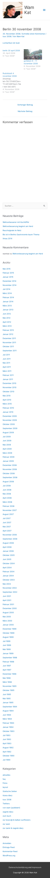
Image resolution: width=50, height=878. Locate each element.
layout (5, 787)
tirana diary (7, 795)
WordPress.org (9, 855)
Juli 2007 (7, 518)
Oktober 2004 (9, 563)
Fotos (5, 783)
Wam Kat (29, 10)
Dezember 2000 (10, 608)
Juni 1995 (7, 694)
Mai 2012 (6, 318)
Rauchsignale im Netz (12, 230)
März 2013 (7, 306)
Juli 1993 (6, 735)
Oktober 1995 (8, 690)
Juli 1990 (6, 760)
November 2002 (10, 588)
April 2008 (7, 498)
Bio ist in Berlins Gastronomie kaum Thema (21, 234)
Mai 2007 (7, 527)
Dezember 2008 (10, 465)
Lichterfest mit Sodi (11, 43)
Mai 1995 (7, 698)
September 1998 (10, 658)
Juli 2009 (7, 437)
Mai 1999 (7, 649)
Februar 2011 (8, 375)
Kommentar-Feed (10, 851)
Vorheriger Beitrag (25, 105)
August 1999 (8, 637)
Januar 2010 (8, 412)
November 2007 (10, 510)
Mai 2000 (7, 617)
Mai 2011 (6, 363)
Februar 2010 (8, 408)
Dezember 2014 (9, 281)
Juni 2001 (7, 596)
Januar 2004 (8, 576)
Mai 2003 (7, 584)
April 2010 (7, 400)
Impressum (36, 867)
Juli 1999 (6, 641)
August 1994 (8, 711)
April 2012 (7, 322)
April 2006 (7, 547)
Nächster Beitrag (25, 111)
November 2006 (10, 535)
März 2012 (7, 326)
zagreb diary (8, 812)
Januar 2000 (8, 625)
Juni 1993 (7, 739)
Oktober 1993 (8, 731)
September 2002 (10, 592)
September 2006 (10, 539)
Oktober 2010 (8, 391)
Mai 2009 (7, 445)
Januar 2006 (8, 551)
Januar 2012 (8, 334)
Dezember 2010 (9, 383)
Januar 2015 (8, 277)
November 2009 (10, 420)
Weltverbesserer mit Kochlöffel (16, 222)
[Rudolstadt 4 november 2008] (13, 82)
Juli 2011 (6, 355)
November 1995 (9, 686)
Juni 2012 (7, 314)
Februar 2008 (8, 506)
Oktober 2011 (8, 346)
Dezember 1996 (9, 674)
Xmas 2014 (7, 238)
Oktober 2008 (9, 473)
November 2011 (9, 342)
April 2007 (7, 531)
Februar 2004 (8, 571)
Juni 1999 (7, 645)
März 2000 (7, 621)
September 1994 (10, 707)
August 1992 (8, 748)
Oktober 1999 (8, 633)
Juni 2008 (7, 490)
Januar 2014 (8, 301)
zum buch (7, 816)
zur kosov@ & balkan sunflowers (16, 820)
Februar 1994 (8, 723)
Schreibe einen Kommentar (33, 34)
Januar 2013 (8, 310)
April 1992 (7, 752)
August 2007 (8, 514)
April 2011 (7, 367)
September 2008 (10, 477)
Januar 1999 (8, 653)
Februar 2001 (8, 604)
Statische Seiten (10, 791)
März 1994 (7, 719)
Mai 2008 (7, 494)
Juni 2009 (7, 441)
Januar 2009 (8, 461)
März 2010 (7, 404)
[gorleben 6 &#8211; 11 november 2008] (33, 54)
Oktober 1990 (8, 756)
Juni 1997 (7, 666)
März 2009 (7, 453)
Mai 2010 (7, 396)
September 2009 (10, 428)
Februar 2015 (8, 273)
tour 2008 (7, 36)
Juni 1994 (7, 715)
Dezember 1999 (9, 629)
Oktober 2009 (9, 424)
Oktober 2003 (9, 580)
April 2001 (7, 600)
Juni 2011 (7, 359)
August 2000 (8, 612)
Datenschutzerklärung (18, 867)
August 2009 (8, 432)
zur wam (6, 824)
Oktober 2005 (9, 555)
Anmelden (7, 843)
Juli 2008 (7, 486)
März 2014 (7, 293)
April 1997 (7, 670)
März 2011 (7, 371)
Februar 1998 (8, 662)
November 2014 (9, 285)
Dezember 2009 (10, 416)
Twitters (6, 803)
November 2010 (9, 387)
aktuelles (6, 775)
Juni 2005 (7, 559)
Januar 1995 (8, 702)
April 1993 (7, 743)
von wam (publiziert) (11, 808)
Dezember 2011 (9, 338)
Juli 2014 (6, 289)
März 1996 (7, 682)
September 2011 (10, 351)
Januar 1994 (8, 727)
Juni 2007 (7, 522)
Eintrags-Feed (9, 847)
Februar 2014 (8, 297)
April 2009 (7, 449)
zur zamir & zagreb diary (13, 828)
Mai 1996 (7, 678)
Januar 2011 (8, 379)
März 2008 (7, 502)
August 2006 (8, 543)
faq (4, 779)
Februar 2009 (8, 457)
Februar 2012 (8, 330)
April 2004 (7, 567)
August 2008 (8, 481)
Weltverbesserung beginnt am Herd (18, 226)
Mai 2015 (6, 269)
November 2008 (10, 469)
